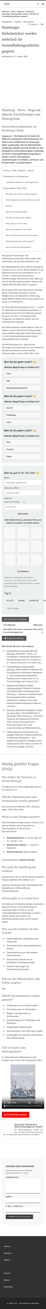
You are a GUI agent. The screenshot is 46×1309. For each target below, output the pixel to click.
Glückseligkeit (8, 1287)
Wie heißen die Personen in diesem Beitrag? (21, 194)
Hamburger (11, 415)
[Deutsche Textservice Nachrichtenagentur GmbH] (8, 1128)
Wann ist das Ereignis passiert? (17, 212)
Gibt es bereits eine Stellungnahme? (18, 247)
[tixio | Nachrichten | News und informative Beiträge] (7, 3)
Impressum (7, 1246)
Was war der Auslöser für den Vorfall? (19, 229)
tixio (15, 1303)
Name (7, 478)
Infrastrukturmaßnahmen (17, 388)
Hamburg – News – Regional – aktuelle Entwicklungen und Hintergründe (18, 173)
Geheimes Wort (11, 488)
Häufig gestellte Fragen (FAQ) (14, 188)
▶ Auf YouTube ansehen (15, 1115)
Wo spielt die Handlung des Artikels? (18, 218)
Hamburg (29, 11)
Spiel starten (23, 513)
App (8, 381)
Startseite (5, 11)
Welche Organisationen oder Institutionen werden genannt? (23, 203)
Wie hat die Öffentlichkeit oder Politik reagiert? (22, 235)
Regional (20, 11)
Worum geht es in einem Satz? (16, 223)
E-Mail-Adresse (15, 1206)
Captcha (8, 498)
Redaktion (7, 1260)
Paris (8, 374)
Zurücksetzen (23, 571)
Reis (8, 442)
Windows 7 (7, 1280)
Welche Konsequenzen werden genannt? (20, 241)
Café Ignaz (7, 1273)
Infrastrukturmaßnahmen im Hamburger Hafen (22, 182)
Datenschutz (7, 1253)
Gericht (9, 408)
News (13, 11)
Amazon (10, 449)
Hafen (9, 456)
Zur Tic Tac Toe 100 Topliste (15, 619)
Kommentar (13, 1177)
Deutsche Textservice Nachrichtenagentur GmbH (28, 1125)
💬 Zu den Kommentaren (14, 638)
